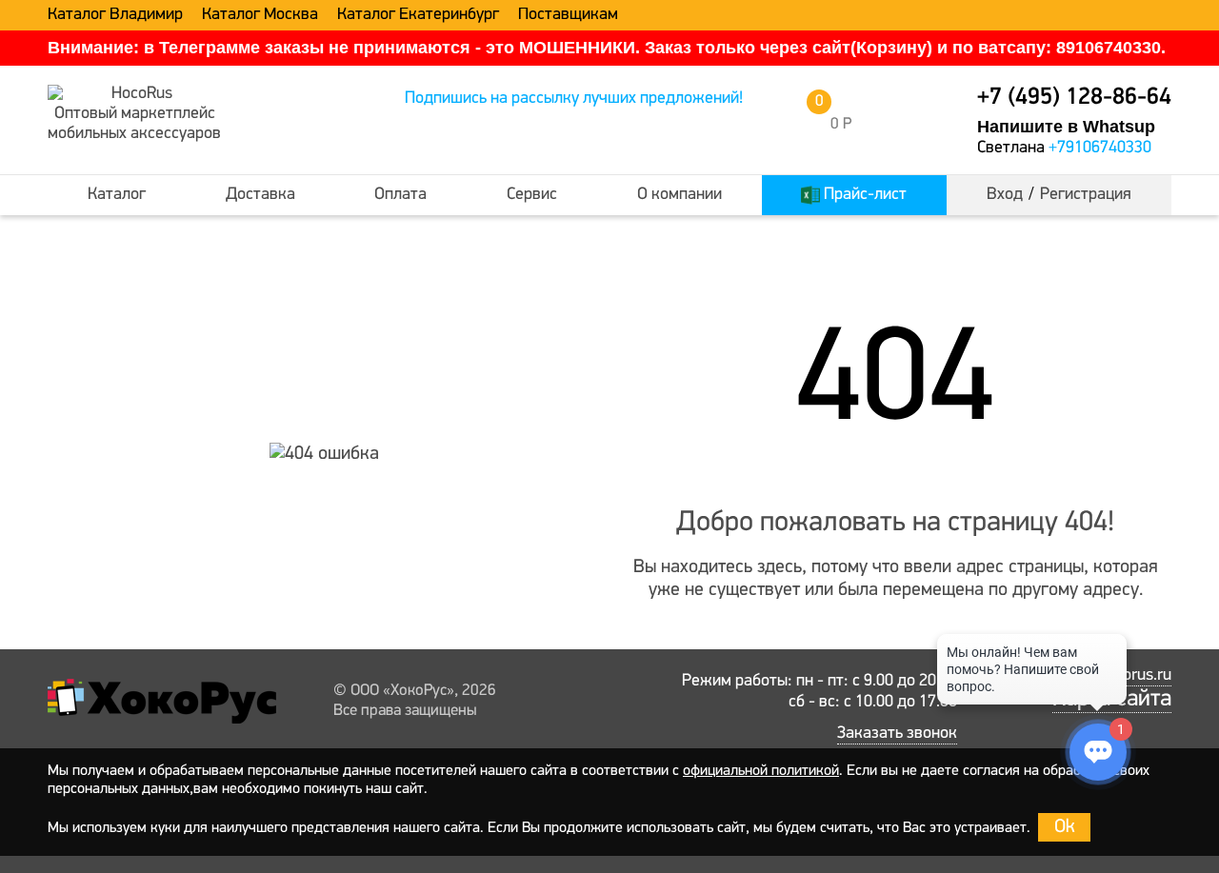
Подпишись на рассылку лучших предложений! (574, 99)
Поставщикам (568, 15)
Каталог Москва (260, 15)
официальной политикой (761, 771)
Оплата (400, 195)
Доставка (260, 195)
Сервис (532, 195)
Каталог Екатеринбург (418, 15)
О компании (679, 195)
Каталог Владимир (115, 15)
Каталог (117, 195)
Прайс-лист (863, 195)
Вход (1005, 195)
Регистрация (1085, 195)
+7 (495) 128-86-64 (1074, 97)
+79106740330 (1100, 148)
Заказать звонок (897, 734)
